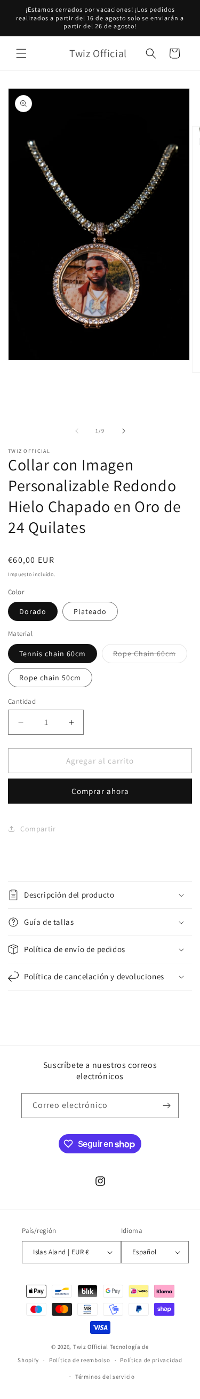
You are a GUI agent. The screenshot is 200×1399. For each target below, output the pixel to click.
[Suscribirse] (166, 1105)
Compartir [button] (37, 829)
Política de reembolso (79, 1360)
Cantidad (22, 701)
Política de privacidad (151, 1360)
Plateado (90, 611)
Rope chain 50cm (50, 677)
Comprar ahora (100, 791)
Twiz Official (91, 1346)
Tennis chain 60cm (52, 653)
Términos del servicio (105, 1376)
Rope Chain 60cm (150, 655)
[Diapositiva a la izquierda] (77, 431)
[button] (21, 53)
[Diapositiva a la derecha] (123, 431)
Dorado (32, 611)
